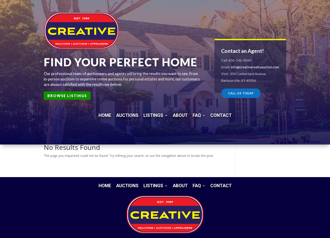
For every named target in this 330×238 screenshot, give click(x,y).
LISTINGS (153, 115)
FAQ (197, 115)
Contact (221, 115)
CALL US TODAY (241, 93)
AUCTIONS (127, 115)
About (180, 115)
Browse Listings (67, 95)
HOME (105, 115)
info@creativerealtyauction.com (255, 67)
